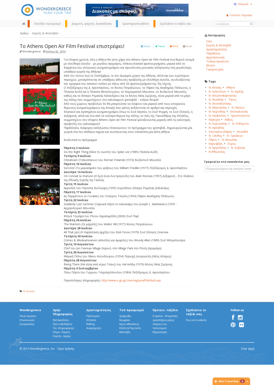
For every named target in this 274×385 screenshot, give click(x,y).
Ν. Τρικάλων (235, 136)
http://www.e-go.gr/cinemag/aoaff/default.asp (131, 280)
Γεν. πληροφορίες (63, 328)
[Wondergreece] (47, 10)
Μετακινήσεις (61, 320)
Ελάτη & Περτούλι (130, 328)
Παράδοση (213, 53)
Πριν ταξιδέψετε (62, 324)
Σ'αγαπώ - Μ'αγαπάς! (165, 316)
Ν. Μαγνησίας (218, 107)
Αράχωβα (125, 316)
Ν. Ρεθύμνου (240, 123)
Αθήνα (230, 87)
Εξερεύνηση (160, 332)
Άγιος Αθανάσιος (129, 324)
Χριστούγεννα (240, 115)
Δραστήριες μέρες (163, 320)
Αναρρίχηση (93, 328)
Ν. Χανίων (238, 107)
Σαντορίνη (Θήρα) (220, 131)
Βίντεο (210, 65)
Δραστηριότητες (216, 49)
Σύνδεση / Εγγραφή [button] (241, 15)
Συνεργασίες (27, 324)
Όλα (209, 41)
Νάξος (229, 119)
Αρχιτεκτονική (215, 57)
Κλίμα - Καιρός (61, 332)
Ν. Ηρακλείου (217, 115)
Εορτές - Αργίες (62, 336)
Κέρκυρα (214, 119)
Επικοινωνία (27, 320)
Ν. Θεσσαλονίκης (220, 103)
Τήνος (232, 99)
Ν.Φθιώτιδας (217, 152)
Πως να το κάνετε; (196, 320)
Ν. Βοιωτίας (229, 140)
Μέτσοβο (124, 332)
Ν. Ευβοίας (238, 148)
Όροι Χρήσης (65, 348)
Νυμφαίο (124, 320)
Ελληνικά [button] (245, 4)
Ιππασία (91, 320)
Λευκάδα (242, 131)
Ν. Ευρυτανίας (218, 123)
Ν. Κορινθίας (217, 111)
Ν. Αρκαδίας (216, 127)
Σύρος (231, 144)
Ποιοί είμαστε (28, 316)
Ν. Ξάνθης (215, 136)
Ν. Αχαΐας (237, 91)
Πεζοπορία (92, 316)
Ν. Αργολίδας (217, 148)
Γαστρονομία (214, 69)
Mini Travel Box (231, 381)
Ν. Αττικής (29, 291)
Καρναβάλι (216, 144)
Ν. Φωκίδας (216, 99)
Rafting (90, 324)
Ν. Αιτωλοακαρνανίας (222, 95)
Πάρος (213, 140)
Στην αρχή (247, 348)
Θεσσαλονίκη (239, 111)
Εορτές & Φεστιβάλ (218, 45)
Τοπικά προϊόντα (217, 61)
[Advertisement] (229, 207)
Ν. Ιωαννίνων (217, 91)
